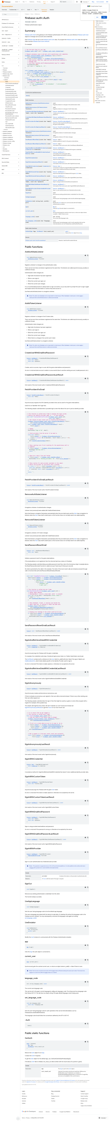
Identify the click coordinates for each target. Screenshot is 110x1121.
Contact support (84, 1093)
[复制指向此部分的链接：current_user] (37, 956)
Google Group (84, 1098)
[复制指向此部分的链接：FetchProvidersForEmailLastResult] (54, 480)
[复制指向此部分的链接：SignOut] (33, 884)
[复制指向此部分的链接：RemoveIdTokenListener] (46, 520)
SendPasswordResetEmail (32, 139)
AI (22, 9)
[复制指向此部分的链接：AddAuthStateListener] (44, 252)
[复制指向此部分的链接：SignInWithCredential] (44, 759)
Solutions (32, 1)
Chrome (48, 1111)
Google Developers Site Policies (52, 1082)
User (59, 166)
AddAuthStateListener (32, 103)
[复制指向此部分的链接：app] (29, 942)
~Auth (27, 95)
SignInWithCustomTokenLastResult (35, 176)
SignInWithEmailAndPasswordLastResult (37, 184)
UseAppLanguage (30, 197)
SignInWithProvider (31, 188)
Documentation (7, 6)
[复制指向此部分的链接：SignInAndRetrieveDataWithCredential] (58, 640)
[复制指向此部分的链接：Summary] (36, 31)
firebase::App (31, 39)
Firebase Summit (55, 1096)
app (26, 206)
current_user (29, 211)
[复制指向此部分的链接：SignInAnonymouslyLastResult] (51, 744)
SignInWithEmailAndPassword (34, 180)
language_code (30, 216)
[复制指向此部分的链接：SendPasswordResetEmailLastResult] (56, 626)
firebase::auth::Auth (30, 35)
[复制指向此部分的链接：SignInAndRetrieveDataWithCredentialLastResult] (67, 669)
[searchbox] (10, 14)
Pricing (38, 1)
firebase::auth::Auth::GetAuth (41, 41)
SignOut (28, 192)
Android (41, 1111)
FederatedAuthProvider (44, 188)
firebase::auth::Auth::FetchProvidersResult (35, 240)
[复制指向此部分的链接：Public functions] (44, 247)
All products (76, 1111)
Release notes (84, 1101)
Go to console (100, 1)
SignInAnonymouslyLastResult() (33, 707)
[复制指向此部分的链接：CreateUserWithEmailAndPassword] (55, 353)
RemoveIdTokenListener (32, 135)
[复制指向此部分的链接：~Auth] (31, 1020)
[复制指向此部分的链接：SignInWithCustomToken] (46, 777)
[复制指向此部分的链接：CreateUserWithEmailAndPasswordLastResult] (64, 375)
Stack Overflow (84, 1096)
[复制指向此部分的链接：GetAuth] (33, 1038)
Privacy (28, 1117)
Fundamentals (13, 9)
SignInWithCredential (32, 166)
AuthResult (61, 111)
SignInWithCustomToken (32, 172)
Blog (93, 1)
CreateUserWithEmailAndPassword (35, 111)
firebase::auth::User (83, 35)
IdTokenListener (42, 107)
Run (24, 1)
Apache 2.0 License (31, 1082)
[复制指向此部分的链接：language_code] (39, 978)
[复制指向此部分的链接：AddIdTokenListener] (43, 303)
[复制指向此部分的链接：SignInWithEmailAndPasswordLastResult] (60, 834)
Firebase (27, 14)
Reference (44, 9)
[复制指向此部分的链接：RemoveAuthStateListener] (48, 494)
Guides (23, 1093)
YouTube (53, 1101)
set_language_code (31, 221)
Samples (52, 9)
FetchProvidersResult (64, 121)
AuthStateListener (44, 103)
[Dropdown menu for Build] (19, 2)
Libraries (24, 1101)
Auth (77, 173)
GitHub (23, 1103)
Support (53, 1)
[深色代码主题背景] (85, 48)
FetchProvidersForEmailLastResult (35, 127)
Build (16, 1)
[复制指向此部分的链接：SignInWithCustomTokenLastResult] (55, 797)
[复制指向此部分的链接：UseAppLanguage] (41, 901)
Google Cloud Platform (64, 1111)
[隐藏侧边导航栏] (18, 1118)
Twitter (52, 1098)
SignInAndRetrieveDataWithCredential (37, 148)
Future (55, 111)
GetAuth (28, 231)
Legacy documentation (86, 1105)
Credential (29, 149)
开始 (104, 17)
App (54, 206)
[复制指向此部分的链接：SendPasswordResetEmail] (47, 545)
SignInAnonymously (31, 158)
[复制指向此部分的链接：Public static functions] (50, 1033)
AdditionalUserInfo (30, 661)
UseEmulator (29, 201)
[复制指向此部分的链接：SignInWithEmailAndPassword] (51, 812)
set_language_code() (31, 918)
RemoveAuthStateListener (33, 131)
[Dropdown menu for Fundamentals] (18, 9)
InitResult (40, 231)
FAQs (82, 1103)
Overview (4, 9)
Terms (23, 1117)
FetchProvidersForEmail (32, 121)
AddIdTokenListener (31, 107)
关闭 (97, 17)
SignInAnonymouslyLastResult (34, 162)
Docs (44, 1)
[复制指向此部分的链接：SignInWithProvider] (42, 849)
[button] (9, 23)
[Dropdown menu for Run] (26, 2)
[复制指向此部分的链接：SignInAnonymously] (42, 683)
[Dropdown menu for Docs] (47, 2)
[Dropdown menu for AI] (24, 9)
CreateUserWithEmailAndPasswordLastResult (38, 117)
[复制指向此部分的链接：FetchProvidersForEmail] (46, 390)
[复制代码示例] (88, 48)
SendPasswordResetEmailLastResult (35, 143)
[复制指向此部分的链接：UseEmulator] (37, 923)
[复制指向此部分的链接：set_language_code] (42, 998)
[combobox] (66, 1)
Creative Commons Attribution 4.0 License (65, 1080)
